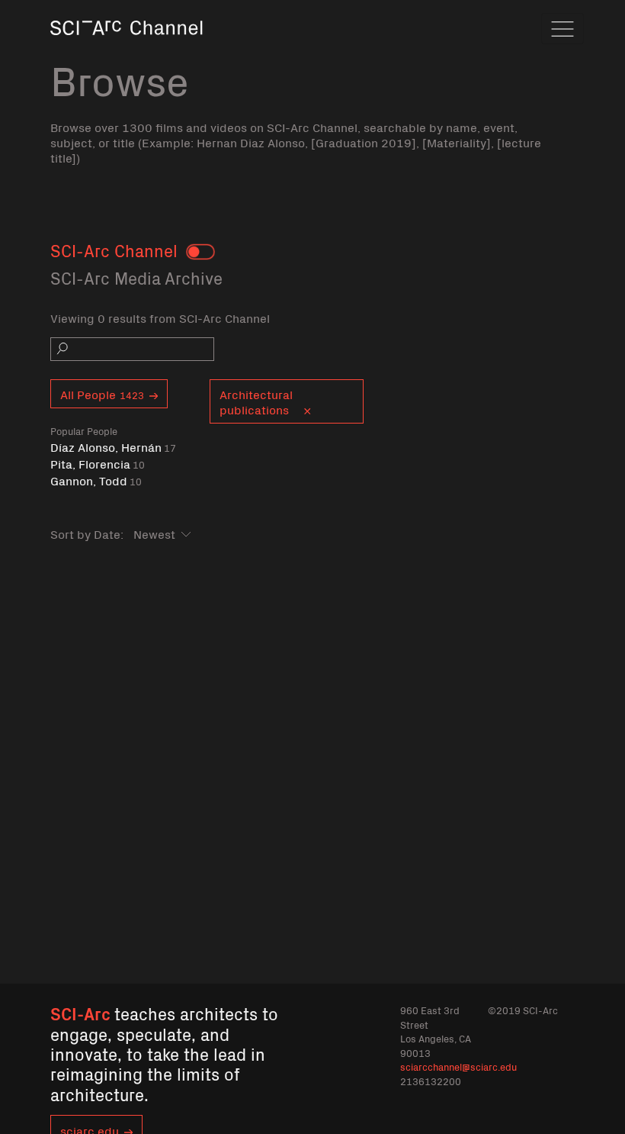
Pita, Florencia (97, 464)
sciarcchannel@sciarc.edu (458, 1066)
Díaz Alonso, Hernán (113, 447)
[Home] (126, 49)
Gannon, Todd (96, 480)
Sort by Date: (86, 533)
